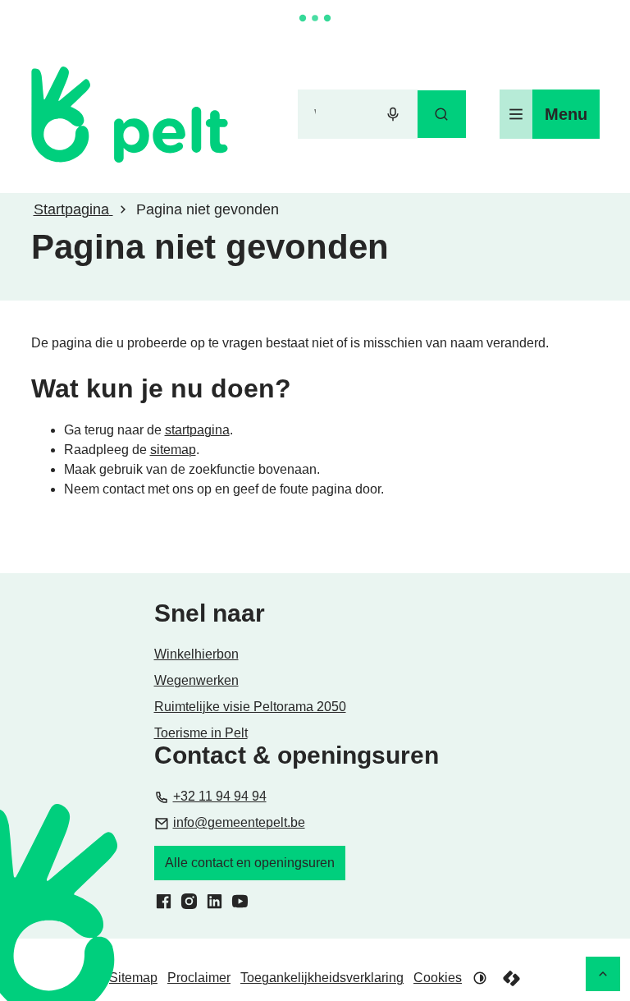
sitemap (173, 450)
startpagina (197, 430)
